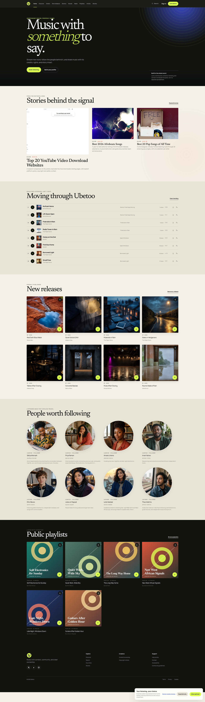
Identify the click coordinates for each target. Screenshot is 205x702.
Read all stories (173, 103)
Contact (154, 660)
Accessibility (155, 663)
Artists (89, 3)
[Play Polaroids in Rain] (136, 329)
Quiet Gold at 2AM (71, 337)
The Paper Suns (47, 224)
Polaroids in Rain (49, 222)
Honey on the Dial (49, 237)
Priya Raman (69, 455)
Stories (95, 3)
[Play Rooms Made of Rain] (174, 377)
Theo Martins (147, 502)
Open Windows (124, 238)
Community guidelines (158, 665)
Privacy (170, 679)
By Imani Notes (31, 585)
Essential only (182, 694)
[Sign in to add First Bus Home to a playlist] (176, 245)
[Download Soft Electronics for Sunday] (60, 545)
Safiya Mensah (32, 455)
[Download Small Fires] (173, 261)
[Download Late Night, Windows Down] (60, 593)
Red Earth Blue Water (34, 337)
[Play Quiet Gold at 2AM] (98, 329)
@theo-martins (146, 505)
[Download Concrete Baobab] (98, 348)
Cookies (176, 679)
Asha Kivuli (145, 388)
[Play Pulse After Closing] (136, 377)
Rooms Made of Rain (149, 386)
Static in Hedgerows (149, 337)
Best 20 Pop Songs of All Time (153, 144)
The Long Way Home (111, 583)
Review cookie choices (168, 694)
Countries (89, 663)
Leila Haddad (108, 502)
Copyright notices (124, 660)
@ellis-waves (31, 505)
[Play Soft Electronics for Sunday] (59, 574)
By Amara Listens (32, 634)
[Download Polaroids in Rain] (173, 222)
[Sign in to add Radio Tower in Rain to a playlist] (176, 230)
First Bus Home (48, 245)
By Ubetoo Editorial (147, 585)
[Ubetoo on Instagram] (39, 667)
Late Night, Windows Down (36, 631)
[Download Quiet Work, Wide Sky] (98, 545)
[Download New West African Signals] (175, 545)
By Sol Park (107, 585)
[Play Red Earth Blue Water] (59, 329)
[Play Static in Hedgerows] (174, 329)
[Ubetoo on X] (29, 667)
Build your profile (50, 70)
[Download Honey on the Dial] (173, 238)
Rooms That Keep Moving (127, 207)
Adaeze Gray (68, 340)
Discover (41, 3)
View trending (174, 198)
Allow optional (195, 694)
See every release (172, 291)
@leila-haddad (108, 505)
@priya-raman (69, 458)
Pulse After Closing (110, 386)
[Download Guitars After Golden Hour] (98, 593)
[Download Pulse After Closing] (137, 348)
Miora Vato (30, 340)
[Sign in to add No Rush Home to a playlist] (176, 207)
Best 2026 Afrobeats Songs (107, 144)
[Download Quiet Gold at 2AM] (98, 299)
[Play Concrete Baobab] (98, 377)
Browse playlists (173, 537)
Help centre (155, 657)
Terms (164, 679)
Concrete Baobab (71, 386)
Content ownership (124, 657)
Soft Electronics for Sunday (36, 583)
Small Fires (47, 260)
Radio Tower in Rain (50, 229)
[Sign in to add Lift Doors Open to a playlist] (176, 215)
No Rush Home (48, 206)
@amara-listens (108, 458)
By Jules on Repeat (70, 634)
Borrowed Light (48, 252)
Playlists (82, 3)
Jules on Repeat (71, 502)
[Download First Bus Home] (173, 245)
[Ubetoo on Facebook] (34, 667)
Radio (76, 3)
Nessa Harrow (108, 388)
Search (88, 660)
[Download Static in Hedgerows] (175, 299)
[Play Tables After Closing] (59, 377)
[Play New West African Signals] (174, 574)
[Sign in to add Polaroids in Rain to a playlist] (176, 222)
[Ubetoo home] (28, 3)
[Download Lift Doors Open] (173, 215)
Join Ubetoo (173, 3)
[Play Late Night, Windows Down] (59, 622)
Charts (48, 3)
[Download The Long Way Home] (137, 545)
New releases (56, 3)
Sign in (164, 4)
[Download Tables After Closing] (60, 348)
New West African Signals (151, 583)
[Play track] (32, 207)
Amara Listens (109, 455)
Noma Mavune (47, 208)
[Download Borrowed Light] (173, 253)
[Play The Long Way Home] (136, 574)
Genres (64, 3)
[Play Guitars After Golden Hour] (98, 622)
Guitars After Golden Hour (74, 631)
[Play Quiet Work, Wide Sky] (98, 574)
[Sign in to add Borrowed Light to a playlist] (176, 253)
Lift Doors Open (48, 214)
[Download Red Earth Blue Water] (60, 299)
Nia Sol (45, 239)
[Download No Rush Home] (173, 207)
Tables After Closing (34, 386)
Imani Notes (146, 455)
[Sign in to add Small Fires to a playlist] (176, 261)
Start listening (34, 70)
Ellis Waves (31, 502)
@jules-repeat (69, 505)
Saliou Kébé (68, 388)
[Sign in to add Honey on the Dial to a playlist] (176, 238)
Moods (70, 3)
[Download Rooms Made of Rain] (175, 348)
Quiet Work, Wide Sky (73, 583)
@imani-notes (146, 458)
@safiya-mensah (32, 458)
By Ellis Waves (69, 585)
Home (35, 3)
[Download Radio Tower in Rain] (173, 230)
